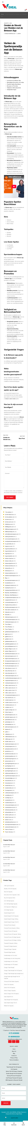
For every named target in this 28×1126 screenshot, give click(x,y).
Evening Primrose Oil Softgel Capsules (12, 937)
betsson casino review (10, 398)
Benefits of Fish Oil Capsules (10, 888)
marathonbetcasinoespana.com (12, 678)
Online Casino (8, 712)
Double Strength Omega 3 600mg (11, 919)
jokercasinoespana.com (10, 656)
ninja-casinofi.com (9, 697)
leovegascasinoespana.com (11, 661)
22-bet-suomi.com (9, 522)
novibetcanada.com (9, 705)
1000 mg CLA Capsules (9, 885)
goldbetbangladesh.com (10, 644)
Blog (6, 578)
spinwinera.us (8, 751)
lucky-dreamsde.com (10, 673)
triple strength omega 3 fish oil (10, 1002)
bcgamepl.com (8, 553)
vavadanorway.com (9, 802)
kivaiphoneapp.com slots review (10, 961)
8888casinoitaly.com (9, 531)
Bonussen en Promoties (12, 86)
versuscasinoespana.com (11, 805)
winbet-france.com (9, 817)
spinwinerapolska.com (10, 756)
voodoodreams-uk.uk (10, 807)
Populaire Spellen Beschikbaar (14, 84)
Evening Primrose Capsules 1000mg (11, 928)
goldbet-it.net (8, 639)
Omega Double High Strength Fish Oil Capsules (12, 977)
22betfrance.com (9, 524)
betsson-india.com (9, 561)
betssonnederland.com (10, 33)
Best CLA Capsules (8, 891)
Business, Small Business (11, 592)
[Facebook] (13, 1041)
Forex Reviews (8, 626)
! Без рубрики (8, 512)
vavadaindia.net (8, 800)
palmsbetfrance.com (9, 719)
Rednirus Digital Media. (17, 1114)
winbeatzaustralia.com (10, 810)
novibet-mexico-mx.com (10, 702)
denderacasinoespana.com (11, 607)
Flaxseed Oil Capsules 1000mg (10, 943)
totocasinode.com (9, 780)
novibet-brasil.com (9, 700)
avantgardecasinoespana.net (11, 541)
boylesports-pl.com (9, 587)
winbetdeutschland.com (10, 822)
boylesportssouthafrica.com (11, 590)
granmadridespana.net (10, 646)
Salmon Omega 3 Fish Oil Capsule (11, 993)
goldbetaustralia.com (10, 641)
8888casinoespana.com (10, 529)
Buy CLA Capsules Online (9, 897)
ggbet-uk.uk (8, 634)
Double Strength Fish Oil (9, 913)
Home (2, 14)
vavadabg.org (8, 795)
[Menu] (14, 2)
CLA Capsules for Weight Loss (10, 907)
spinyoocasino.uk (9, 761)
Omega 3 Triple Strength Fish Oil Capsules (13, 970)
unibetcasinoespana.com (11, 792)
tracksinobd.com (9, 785)
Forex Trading (8, 629)
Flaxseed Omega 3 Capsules (10, 949)
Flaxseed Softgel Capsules (9, 952)
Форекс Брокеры (9, 832)
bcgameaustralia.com (10, 548)
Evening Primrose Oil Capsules (10, 931)
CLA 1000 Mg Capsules (9, 900)
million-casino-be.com (10, 685)
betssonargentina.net (10, 563)
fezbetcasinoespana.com (11, 622)
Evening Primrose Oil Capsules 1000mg (12, 934)
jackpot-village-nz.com (10, 648)
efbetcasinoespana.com (10, 617)
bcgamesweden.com (10, 556)
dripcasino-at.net (9, 612)
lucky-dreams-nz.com (10, 668)
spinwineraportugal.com (10, 758)
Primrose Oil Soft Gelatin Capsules (11, 981)
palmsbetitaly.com (9, 724)
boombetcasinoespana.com (11, 580)
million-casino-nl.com (10, 690)
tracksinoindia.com (9, 788)
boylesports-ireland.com (10, 585)
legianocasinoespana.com (11, 658)
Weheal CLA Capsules (8, 1005)
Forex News (8, 624)
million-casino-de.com (10, 688)
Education (7, 614)
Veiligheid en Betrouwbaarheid (14, 87)
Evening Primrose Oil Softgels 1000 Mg (12, 940)
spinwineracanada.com (10, 753)
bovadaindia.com (9, 583)
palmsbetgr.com (8, 722)
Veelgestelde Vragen (11, 89)
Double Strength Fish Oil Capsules (11, 916)
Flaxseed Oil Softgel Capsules (10, 946)
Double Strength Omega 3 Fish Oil (11, 922)
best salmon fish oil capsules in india (12, 894)
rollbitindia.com (8, 734)
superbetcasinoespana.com (11, 775)
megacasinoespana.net (10, 680)
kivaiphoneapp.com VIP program (11, 964)
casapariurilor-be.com (10, 600)
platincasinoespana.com (10, 727)
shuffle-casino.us (9, 741)
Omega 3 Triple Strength (9, 967)
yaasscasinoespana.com (10, 827)
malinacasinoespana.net (10, 675)
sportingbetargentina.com (11, 763)
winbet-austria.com (9, 814)
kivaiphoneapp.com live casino (10, 955)
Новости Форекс (9, 829)
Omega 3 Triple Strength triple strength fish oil (13, 973)
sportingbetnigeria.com (10, 770)
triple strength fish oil (8, 996)
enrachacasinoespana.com (11, 619)
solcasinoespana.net (10, 746)
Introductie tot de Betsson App (14, 80)
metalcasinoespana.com (10, 683)
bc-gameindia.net (9, 543)
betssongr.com (8, 570)
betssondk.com (8, 568)
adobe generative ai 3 (10, 536)
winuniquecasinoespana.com (11, 824)
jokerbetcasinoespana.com (11, 653)
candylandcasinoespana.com (11, 597)
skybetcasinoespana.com (11, 744)
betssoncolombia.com (10, 565)
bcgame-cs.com (8, 546)
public (6, 731)
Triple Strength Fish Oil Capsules (11, 999)
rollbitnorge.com (8, 739)
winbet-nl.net (8, 819)
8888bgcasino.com (9, 526)
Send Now (5, 1103)
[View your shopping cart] (25, 10)
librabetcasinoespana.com (11, 663)
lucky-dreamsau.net (9, 670)
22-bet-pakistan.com (10, 517)
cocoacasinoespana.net (10, 602)
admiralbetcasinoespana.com (12, 534)
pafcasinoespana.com (10, 714)
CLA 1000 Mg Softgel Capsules (10, 903)
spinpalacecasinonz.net (10, 749)
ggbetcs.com (8, 636)
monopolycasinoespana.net (11, 695)
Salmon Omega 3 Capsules (10, 990)
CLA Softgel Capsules (8, 910)
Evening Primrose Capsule (9, 925)
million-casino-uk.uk (9, 692)
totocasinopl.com (9, 783)
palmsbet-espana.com (10, 717)
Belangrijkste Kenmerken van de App (15, 82)
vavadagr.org (8, 797)
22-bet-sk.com (8, 519)
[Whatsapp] (10, 1041)
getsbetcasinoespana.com (11, 631)
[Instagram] (17, 1041)
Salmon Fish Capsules (9, 984)
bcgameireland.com (9, 551)
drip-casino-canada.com (10, 609)
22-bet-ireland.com (9, 514)
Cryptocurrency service (10, 605)
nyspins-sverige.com (10, 709)
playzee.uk (7, 729)
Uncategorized (8, 790)
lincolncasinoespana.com (11, 666)
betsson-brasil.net (9, 558)
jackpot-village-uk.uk (9, 651)
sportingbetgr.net (9, 766)
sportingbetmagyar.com (10, 768)
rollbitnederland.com (9, 736)
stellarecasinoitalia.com (10, 773)
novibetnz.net (8, 707)
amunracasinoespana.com (11, 539)
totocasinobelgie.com (10, 778)
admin (19, 33)
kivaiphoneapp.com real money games (12, 958)
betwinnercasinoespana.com (11, 575)
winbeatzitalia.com (9, 812)
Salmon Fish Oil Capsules (9, 987)
